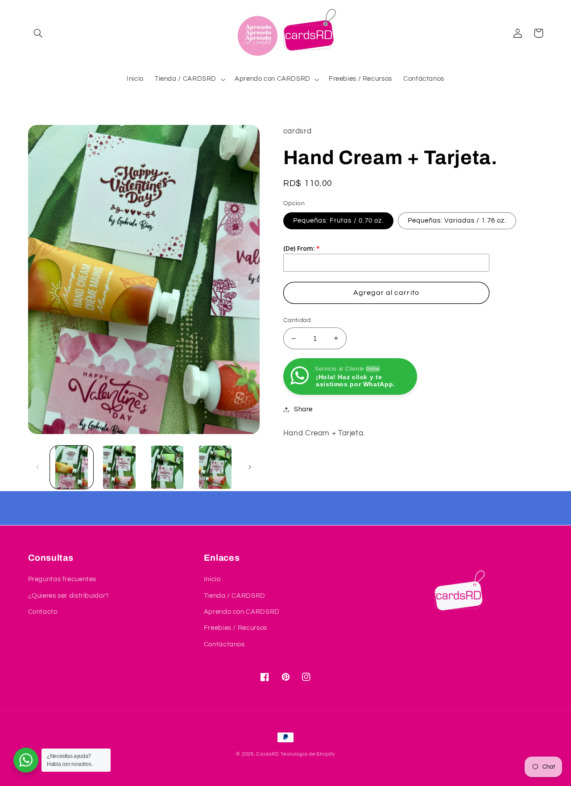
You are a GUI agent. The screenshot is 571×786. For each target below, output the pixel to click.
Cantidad (296, 320)
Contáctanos (224, 644)
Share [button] (303, 409)
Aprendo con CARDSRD (242, 611)
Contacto (43, 611)
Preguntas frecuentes (62, 579)
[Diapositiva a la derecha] (250, 467)
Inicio (212, 579)
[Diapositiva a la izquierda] (38, 467)
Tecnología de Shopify (308, 754)
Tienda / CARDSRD (234, 595)
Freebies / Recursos (235, 628)
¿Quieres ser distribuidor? (68, 595)
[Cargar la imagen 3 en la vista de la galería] (119, 467)
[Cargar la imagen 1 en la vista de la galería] (71, 467)
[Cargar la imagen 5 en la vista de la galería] (215, 467)
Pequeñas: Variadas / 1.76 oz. (457, 220)
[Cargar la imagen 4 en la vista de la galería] (167, 467)
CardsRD (267, 754)
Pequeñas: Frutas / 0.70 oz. (338, 220)
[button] (38, 33)
